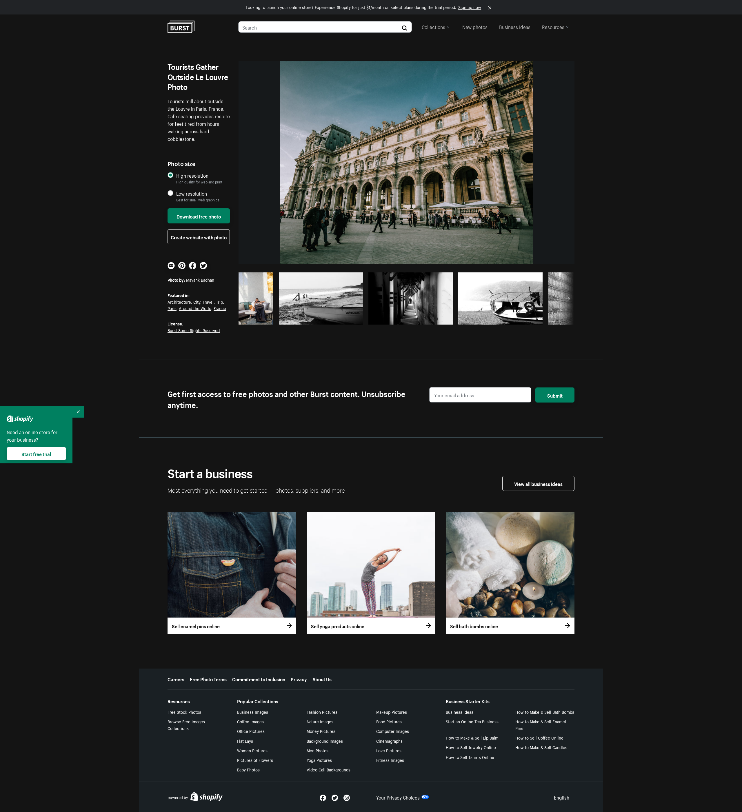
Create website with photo (199, 237)
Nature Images (320, 721)
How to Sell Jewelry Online (471, 747)
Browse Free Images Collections (186, 724)
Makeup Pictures (391, 712)
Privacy (299, 678)
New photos (475, 26)
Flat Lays (245, 741)
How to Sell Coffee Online (539, 737)
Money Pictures (321, 731)
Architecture (179, 301)
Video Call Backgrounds (328, 769)
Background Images (325, 741)
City (196, 301)
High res (323, 318)
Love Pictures (388, 750)
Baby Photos (248, 769)
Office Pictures (251, 731)
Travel (208, 301)
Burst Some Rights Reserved (194, 330)
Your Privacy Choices (398, 797)
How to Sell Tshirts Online (470, 757)
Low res (257, 318)
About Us (322, 678)
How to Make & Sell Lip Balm (472, 737)
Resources (553, 26)
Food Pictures (389, 721)
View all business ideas (538, 483)
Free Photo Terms (208, 678)
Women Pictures (252, 750)
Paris (172, 308)
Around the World (195, 308)
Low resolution (191, 193)
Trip (219, 301)
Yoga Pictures (319, 760)
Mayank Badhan (200, 279)
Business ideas (514, 26)
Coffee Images (250, 721)
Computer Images (392, 731)
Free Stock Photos (184, 712)
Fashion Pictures (322, 712)
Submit (555, 395)
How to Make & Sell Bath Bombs (544, 712)
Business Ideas (459, 712)
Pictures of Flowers (255, 760)
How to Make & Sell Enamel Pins (540, 724)
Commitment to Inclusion (258, 678)
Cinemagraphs (389, 741)
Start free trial (36, 453)
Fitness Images (390, 760)
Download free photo (199, 216)
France (220, 308)
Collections (433, 26)
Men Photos (317, 750)
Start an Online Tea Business (472, 721)
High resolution (192, 175)
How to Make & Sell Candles (541, 747)
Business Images (252, 712)
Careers (176, 678)
